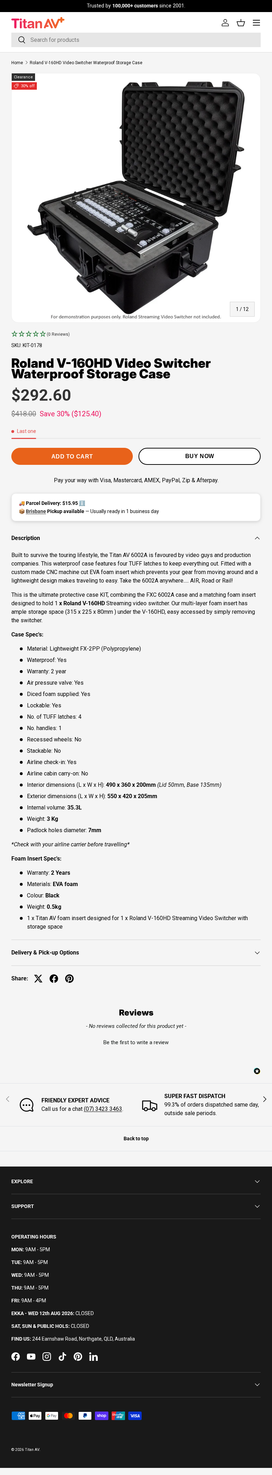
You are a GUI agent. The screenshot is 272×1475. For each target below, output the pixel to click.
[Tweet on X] (38, 978)
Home (17, 63)
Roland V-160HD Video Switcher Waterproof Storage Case (86, 63)
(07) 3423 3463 (103, 1109)
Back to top (136, 1138)
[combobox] (136, 40)
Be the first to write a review (136, 1042)
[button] (136, 334)
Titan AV (32, 1449)
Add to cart (72, 456)
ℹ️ (82, 503)
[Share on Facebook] (54, 978)
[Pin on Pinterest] (69, 978)
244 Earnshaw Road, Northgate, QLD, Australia (83, 1339)
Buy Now (199, 456)
